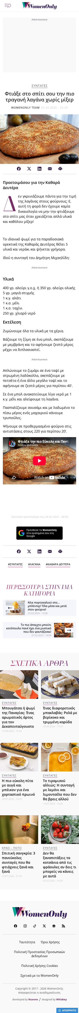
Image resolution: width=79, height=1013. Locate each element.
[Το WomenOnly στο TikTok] (34, 926)
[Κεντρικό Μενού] (8, 6)
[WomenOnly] (39, 6)
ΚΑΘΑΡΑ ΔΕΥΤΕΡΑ (59, 564)
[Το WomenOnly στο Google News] (53, 926)
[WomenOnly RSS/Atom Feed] (63, 926)
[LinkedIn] (39, 169)
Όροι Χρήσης (50, 942)
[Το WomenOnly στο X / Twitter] (44, 926)
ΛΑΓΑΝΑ (35, 564)
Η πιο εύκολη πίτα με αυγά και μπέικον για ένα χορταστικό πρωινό (18, 787)
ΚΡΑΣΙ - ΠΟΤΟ (12, 848)
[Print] (60, 169)
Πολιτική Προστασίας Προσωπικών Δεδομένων (39, 954)
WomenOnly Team (25, 107)
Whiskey (61, 999)
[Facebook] (19, 169)
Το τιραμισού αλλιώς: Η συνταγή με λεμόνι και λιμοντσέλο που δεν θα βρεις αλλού (60, 789)
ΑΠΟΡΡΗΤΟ (69, 1010)
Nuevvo (33, 999)
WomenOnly (39, 913)
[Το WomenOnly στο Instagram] (25, 926)
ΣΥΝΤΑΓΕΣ (40, 86)
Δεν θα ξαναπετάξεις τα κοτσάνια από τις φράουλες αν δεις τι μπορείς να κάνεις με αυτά (59, 864)
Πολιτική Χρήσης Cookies (39, 966)
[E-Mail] (50, 169)
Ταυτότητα (27, 942)
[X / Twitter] (29, 169)
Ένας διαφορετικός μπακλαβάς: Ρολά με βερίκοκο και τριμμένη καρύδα (60, 715)
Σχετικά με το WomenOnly (39, 975)
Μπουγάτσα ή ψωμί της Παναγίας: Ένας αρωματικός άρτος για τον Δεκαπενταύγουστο (18, 717)
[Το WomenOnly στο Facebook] (15, 926)
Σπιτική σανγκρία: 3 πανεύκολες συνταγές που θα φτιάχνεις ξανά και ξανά (18, 862)
